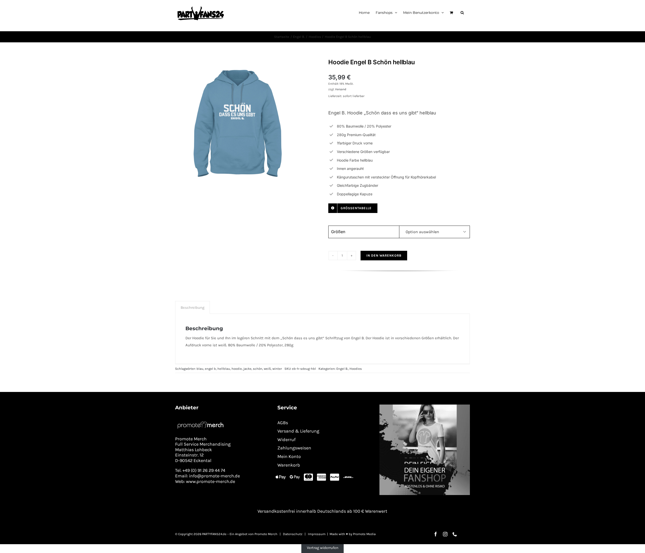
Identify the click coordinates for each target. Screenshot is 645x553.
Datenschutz (292, 534)
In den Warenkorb (383, 255)
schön (257, 369)
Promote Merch (265, 534)
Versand (340, 89)
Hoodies (355, 369)
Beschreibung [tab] (192, 307)
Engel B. (342, 369)
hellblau (223, 369)
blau (200, 369)
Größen (338, 231)
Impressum (317, 534)
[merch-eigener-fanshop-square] (424, 406)
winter (277, 369)
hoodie (237, 369)
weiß (267, 369)
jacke (247, 369)
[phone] (455, 534)
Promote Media (364, 534)
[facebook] (435, 534)
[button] (462, 12)
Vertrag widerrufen (322, 547)
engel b (210, 369)
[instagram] (445, 534)
